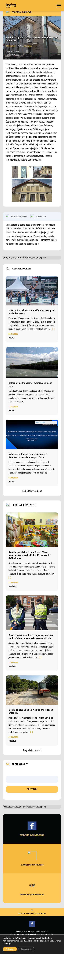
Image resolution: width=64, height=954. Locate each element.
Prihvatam (10, 949)
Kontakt (45, 931)
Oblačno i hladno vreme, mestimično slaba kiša (30, 384)
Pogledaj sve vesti (32, 750)
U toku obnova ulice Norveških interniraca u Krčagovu (31, 711)
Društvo (27, 12)
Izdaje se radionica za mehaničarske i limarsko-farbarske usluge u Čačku (27, 455)
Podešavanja (26, 949)
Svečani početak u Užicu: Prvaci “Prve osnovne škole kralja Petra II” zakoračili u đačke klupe (29, 555)
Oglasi (11, 338)
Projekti (37, 931)
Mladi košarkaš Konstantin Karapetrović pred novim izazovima (31, 312)
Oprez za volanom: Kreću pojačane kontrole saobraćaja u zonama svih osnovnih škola (31, 637)
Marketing (29, 931)
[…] (53, 329)
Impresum (20, 931)
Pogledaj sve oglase (32, 491)
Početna (16, 12)
